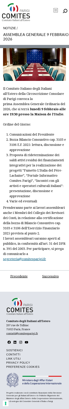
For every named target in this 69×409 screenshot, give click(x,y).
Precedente (19, 276)
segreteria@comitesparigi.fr (24, 259)
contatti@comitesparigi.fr (22, 333)
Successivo (50, 276)
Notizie (9, 28)
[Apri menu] (56, 10)
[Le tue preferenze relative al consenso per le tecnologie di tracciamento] (6, 403)
